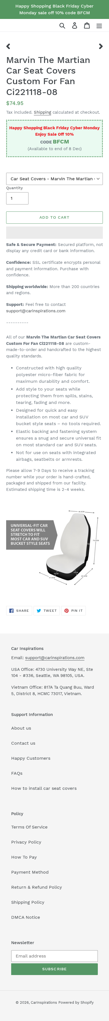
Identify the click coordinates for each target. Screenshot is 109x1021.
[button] (54, 232)
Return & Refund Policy (36, 887)
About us (21, 728)
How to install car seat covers (44, 788)
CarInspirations (44, 1002)
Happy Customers (30, 758)
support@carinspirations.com (35, 310)
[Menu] (99, 25)
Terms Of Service (29, 827)
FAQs (16, 773)
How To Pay (24, 857)
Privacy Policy (26, 842)
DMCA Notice (25, 917)
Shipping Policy (27, 902)
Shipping (42, 112)
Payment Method (30, 872)
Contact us (23, 743)
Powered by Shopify (76, 1002)
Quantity (14, 188)
